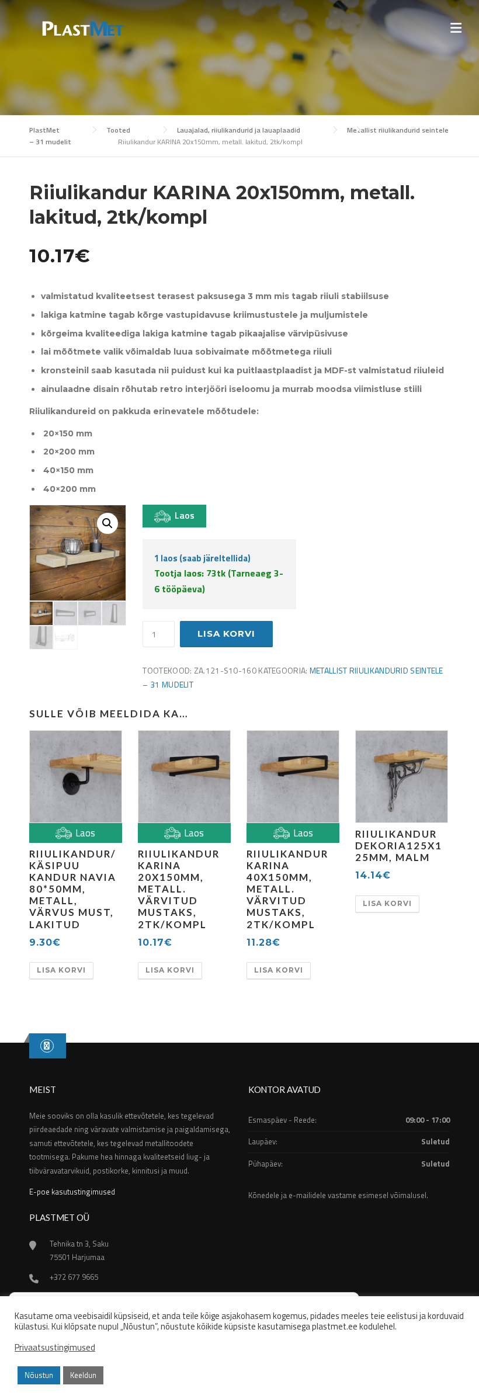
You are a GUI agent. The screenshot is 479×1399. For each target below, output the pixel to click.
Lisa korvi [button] (61, 970)
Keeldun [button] (83, 1375)
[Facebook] (47, 1045)
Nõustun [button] (39, 1375)
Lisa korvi (226, 633)
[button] (107, 523)
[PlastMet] (82, 27)
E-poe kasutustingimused (72, 1191)
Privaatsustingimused (55, 1347)
